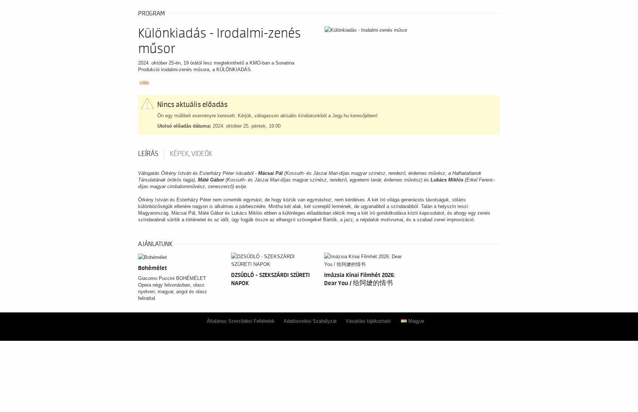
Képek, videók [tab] (191, 154)
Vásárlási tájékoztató (368, 321)
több (144, 83)
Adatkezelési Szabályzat (310, 321)
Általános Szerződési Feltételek (241, 321)
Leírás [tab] (148, 154)
